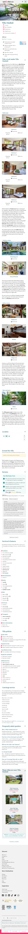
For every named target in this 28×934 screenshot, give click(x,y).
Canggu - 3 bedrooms (14, 829)
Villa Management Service (8, 862)
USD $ (4, 918)
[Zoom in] (24, 436)
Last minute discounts (7, 890)
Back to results (14, 841)
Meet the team (5, 865)
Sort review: (5, 499)
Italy (3, 881)
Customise (6, 931)
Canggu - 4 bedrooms (14, 789)
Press (3, 859)
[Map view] (6, 436)
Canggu (6, 25)
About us (4, 855)
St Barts (4, 882)
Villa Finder (4, 889)
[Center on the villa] (9, 436)
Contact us (4, 856)
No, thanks (15, 931)
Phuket (3, 874)
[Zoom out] (24, 438)
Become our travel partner (8, 868)
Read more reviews (14, 537)
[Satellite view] (4, 436)
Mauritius (4, 879)
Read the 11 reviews (6, 39)
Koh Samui (4, 876)
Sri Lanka (4, 877)
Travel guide (5, 892)
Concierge (4, 863)
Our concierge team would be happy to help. (13, 721)
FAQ (3, 858)
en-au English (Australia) (12, 918)
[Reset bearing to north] (24, 440)
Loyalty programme (6, 866)
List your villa (5, 860)
